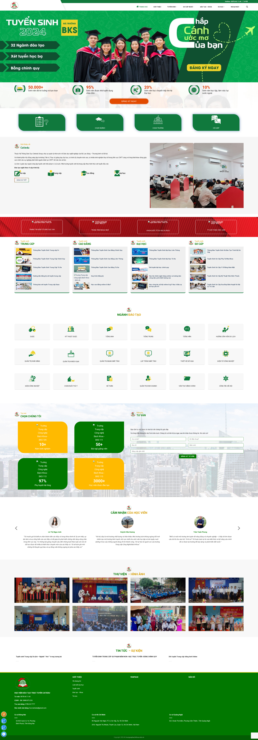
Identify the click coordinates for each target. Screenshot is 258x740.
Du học (221, 7)
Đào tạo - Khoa (77, 692)
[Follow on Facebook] (243, 1)
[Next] (240, 175)
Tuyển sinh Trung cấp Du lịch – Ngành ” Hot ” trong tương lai (39, 657)
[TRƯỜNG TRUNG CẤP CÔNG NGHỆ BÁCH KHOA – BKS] (34, 5)
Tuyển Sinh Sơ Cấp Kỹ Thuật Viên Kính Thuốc (223, 276)
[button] (16, 528)
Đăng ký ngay (129, 101)
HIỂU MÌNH (42, 132)
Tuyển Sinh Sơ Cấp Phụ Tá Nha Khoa (220, 259)
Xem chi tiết (22, 180)
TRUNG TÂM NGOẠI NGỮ (100, 230)
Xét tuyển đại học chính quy (159, 267)
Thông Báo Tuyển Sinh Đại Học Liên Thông (164, 250)
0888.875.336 (28, 700)
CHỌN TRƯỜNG (158, 128)
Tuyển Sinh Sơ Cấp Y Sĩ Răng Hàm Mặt (221, 267)
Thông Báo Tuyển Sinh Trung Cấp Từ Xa (47, 267)
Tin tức (74, 696)
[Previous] (153, 175)
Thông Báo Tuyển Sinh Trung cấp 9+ (46, 250)
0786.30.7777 (30, 704)
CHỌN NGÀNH (100, 128)
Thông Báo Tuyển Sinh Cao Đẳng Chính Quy (106, 250)
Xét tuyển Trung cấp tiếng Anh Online (183, 657)
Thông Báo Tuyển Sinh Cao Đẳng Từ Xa (105, 267)
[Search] (247, 7)
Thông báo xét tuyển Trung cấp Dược (46, 284)
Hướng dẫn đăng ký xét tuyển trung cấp (47, 276)
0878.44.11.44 (25, 697)
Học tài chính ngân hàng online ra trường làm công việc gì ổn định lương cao (165, 277)
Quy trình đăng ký (97, 276)
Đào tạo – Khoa (206, 7)
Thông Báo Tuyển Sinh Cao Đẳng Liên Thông (107, 259)
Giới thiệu (157, 7)
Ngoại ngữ (235, 7)
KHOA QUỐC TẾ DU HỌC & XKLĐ (158, 231)
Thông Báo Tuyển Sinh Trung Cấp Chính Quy (49, 259)
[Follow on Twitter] (245, 1)
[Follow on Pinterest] (247, 1)
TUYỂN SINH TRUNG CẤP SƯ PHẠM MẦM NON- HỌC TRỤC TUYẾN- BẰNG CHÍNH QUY (124, 657)
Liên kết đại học (78, 685)
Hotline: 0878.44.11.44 (233, 1)
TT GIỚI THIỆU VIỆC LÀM (216, 230)
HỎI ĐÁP (216, 128)
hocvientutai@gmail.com (37, 708)
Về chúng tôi (76, 681)
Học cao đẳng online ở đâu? (101, 284)
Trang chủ (143, 7)
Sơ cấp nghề (188, 7)
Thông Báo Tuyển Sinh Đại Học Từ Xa (162, 259)
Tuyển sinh (171, 7)
